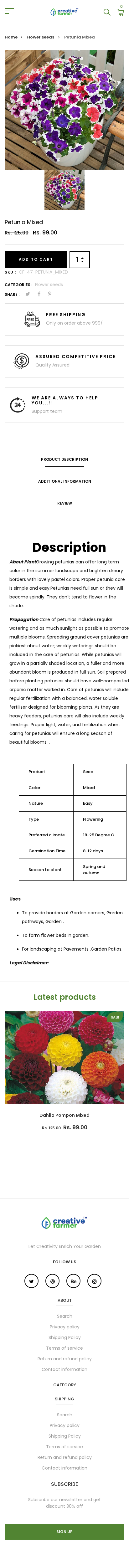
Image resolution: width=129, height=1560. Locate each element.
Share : (12, 294)
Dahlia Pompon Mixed (64, 1115)
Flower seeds (41, 37)
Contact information (64, 1369)
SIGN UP (64, 1531)
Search (64, 1316)
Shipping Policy (65, 1337)
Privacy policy (65, 1327)
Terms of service (64, 1348)
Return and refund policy (65, 1359)
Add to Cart (36, 259)
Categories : (18, 284)
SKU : (10, 272)
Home (11, 37)
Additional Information (64, 481)
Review (64, 503)
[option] (64, 110)
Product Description (64, 459)
